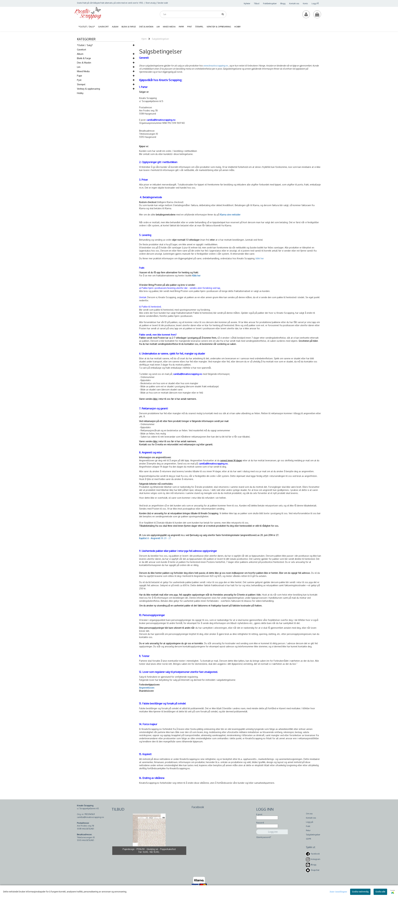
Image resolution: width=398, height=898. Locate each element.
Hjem (144, 38)
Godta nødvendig (360, 891)
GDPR (308, 839)
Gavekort (81, 49)
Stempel (81, 84)
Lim (78, 67)
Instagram (315, 859)
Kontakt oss (294, 3)
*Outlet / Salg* (85, 45)
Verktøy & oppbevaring (88, 88)
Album (80, 54)
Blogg (282, 3)
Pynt (79, 80)
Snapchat (315, 870)
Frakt (308, 826)
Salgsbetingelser (160, 38)
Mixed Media (83, 71)
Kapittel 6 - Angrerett (150, 538)
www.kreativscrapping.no (215, 65)
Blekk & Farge (84, 58)
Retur (308, 830)
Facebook (315, 853)
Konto (305, 3)
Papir (79, 75)
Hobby (80, 93)
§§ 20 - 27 (166, 538)
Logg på (309, 822)
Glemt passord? (263, 837)
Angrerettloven (146, 687)
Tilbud (256, 3)
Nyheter (247, 3)
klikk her (260, 258)
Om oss (309, 813)
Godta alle (380, 891)
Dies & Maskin (84, 62)
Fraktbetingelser (270, 3)
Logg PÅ (315, 3)
